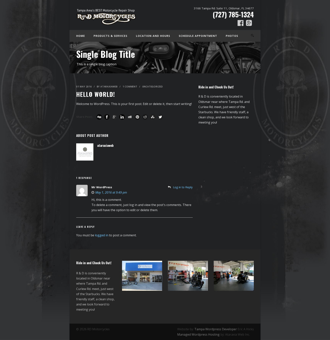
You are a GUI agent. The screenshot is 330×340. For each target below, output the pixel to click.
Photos (232, 36)
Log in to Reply (183, 187)
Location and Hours (153, 36)
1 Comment (130, 86)
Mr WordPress (101, 187)
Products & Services (110, 36)
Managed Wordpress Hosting (198, 334)
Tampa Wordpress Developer (215, 329)
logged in (101, 235)
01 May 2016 (84, 86)
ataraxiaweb (109, 86)
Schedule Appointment (198, 36)
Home (80, 36)
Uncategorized (152, 86)
